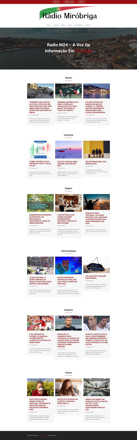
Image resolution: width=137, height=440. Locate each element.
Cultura (70, 25)
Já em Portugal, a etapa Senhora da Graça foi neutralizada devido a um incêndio (40, 281)
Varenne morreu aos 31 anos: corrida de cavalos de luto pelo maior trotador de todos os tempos (68, 106)
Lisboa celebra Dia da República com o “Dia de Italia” (40, 164)
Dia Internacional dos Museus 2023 (95, 163)
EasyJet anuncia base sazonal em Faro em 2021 (67, 164)
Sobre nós (56, 1)
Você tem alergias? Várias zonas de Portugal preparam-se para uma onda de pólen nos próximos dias (40, 404)
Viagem (63, 25)
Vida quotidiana (78, 25)
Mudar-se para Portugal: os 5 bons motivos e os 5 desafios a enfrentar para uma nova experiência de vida (96, 218)
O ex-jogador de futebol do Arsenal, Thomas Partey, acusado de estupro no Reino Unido (40, 338)
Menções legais (69, 1)
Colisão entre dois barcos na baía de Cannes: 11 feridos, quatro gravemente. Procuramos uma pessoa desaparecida (95, 107)
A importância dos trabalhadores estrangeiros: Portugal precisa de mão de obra (66, 219)
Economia (55, 25)
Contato (81, 1)
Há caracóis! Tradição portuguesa (95, 277)
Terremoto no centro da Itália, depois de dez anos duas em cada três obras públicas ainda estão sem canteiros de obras (40, 107)
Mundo (49, 25)
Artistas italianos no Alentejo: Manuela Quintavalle (67, 401)
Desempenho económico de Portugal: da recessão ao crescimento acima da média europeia (40, 219)
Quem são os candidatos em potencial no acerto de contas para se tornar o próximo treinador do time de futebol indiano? (68, 340)
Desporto (87, 25)
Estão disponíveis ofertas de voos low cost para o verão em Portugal (67, 281)
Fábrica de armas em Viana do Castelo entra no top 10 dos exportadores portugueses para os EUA (96, 404)
